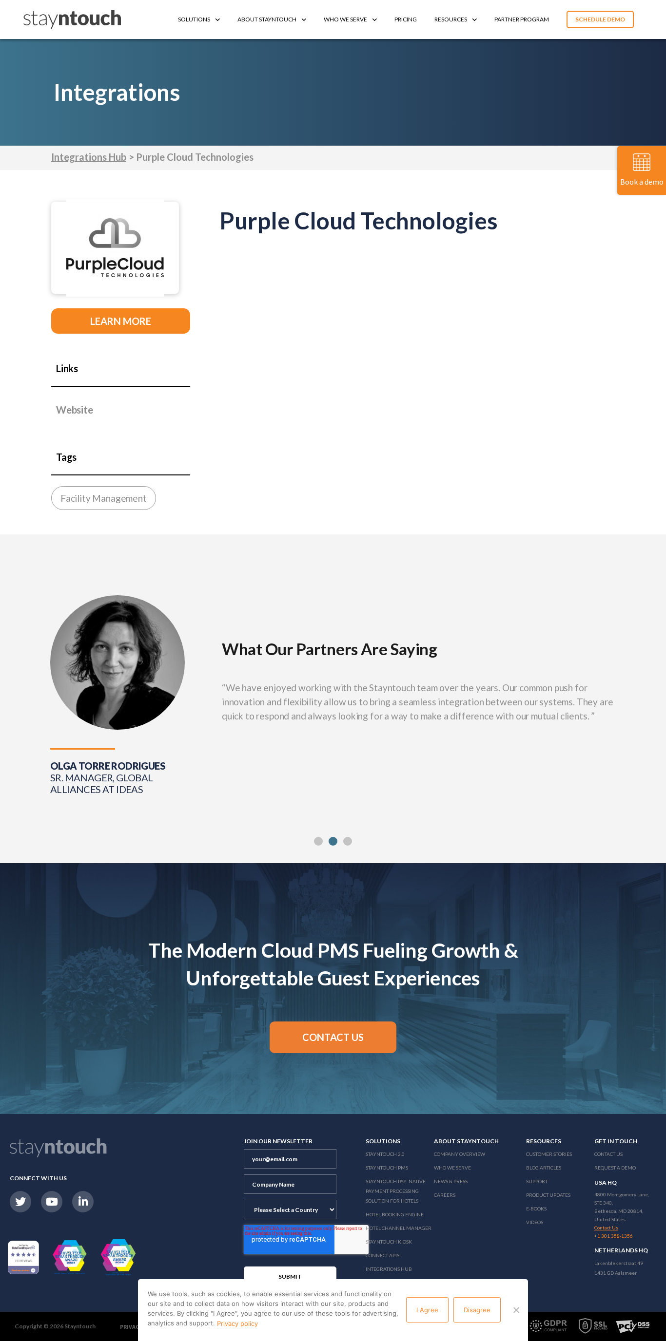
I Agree (427, 1310)
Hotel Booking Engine (395, 1214)
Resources (450, 19)
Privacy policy (237, 1323)
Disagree (477, 1310)
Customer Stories (549, 1154)
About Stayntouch (266, 19)
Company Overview (459, 1154)
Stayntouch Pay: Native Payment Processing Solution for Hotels (396, 1191)
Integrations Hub (88, 157)
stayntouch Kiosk (389, 1242)
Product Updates (548, 1195)
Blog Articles (543, 1168)
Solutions (194, 19)
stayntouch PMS (387, 1168)
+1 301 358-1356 (613, 1236)
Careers (444, 1195)
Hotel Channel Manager (398, 1228)
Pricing (405, 19)
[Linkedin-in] (83, 1201)
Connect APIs (382, 1255)
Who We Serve (345, 19)
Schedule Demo (600, 19)
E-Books (536, 1208)
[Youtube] (51, 1201)
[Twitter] (20, 1201)
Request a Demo (615, 1168)
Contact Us (608, 1154)
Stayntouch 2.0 (385, 1154)
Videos (534, 1222)
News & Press (451, 1181)
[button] (318, 841)
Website (74, 410)
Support (537, 1181)
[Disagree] (516, 1310)
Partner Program (521, 19)
